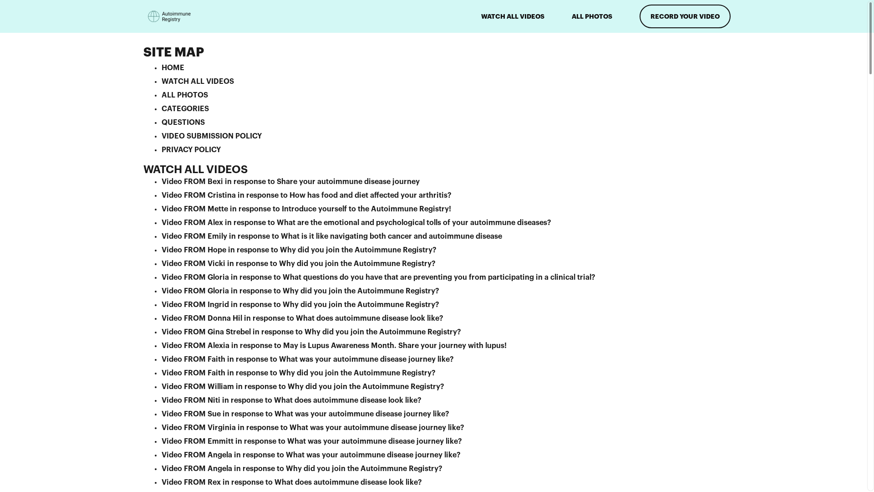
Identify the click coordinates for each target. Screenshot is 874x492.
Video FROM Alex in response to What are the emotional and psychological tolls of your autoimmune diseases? (356, 222)
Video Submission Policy (212, 136)
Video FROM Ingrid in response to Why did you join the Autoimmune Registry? (300, 304)
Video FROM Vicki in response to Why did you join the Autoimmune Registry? (299, 263)
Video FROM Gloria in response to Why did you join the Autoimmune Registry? (300, 291)
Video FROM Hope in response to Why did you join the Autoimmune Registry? (299, 250)
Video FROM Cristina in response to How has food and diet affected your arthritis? (307, 195)
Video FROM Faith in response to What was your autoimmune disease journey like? (308, 359)
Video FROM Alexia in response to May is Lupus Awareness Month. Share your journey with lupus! (334, 345)
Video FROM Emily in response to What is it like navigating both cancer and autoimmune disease (332, 236)
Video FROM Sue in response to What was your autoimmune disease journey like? (305, 414)
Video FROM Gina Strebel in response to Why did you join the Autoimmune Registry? (311, 332)
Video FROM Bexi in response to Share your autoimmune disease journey (291, 181)
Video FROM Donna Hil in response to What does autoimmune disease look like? (302, 318)
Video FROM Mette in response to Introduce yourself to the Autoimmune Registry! (306, 209)
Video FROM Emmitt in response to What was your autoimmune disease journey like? (312, 441)
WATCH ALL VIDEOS (512, 16)
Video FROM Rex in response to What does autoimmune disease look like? (292, 482)
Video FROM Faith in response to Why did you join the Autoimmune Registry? (299, 373)
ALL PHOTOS (592, 16)
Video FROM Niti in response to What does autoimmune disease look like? (292, 400)
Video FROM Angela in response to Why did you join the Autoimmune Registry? (302, 468)
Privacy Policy (191, 150)
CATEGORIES (185, 109)
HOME (173, 68)
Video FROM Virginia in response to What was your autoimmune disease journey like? (313, 427)
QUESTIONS (183, 122)
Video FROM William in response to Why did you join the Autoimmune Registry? (303, 386)
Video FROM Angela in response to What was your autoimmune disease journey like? (311, 455)
